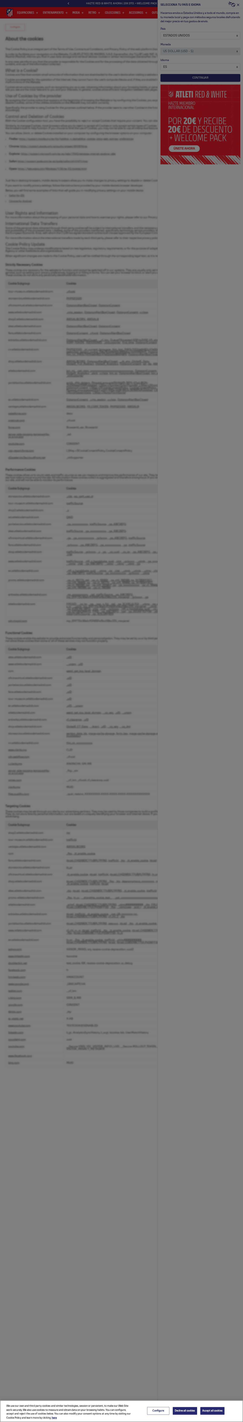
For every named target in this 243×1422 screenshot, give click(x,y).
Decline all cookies (185, 1411)
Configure (158, 1411)
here (54, 1418)
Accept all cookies (212, 1411)
